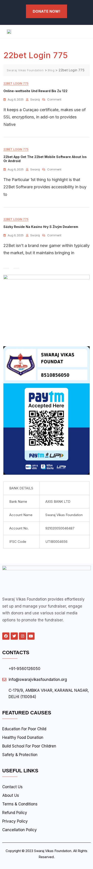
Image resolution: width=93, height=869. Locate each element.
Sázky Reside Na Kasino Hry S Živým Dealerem (40, 227)
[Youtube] (31, 636)
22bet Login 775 (15, 83)
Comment (54, 98)
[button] (69, 31)
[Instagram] (22, 636)
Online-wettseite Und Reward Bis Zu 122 (35, 91)
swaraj (35, 99)
